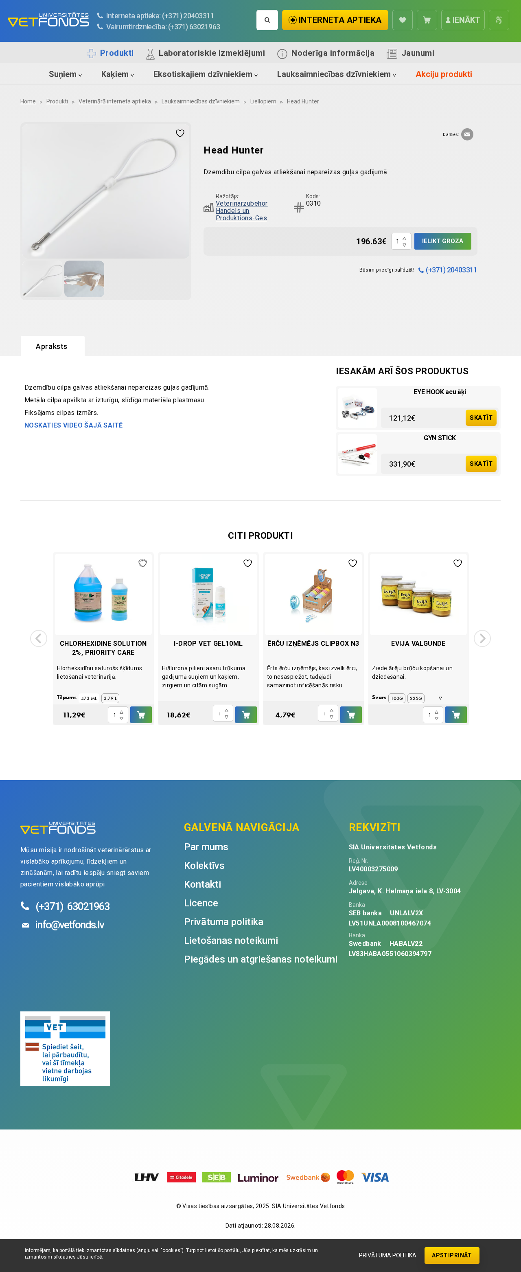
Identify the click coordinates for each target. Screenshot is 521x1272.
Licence (201, 903)
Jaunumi (418, 53)
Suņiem (63, 74)
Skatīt (481, 417)
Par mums (206, 847)
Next (482, 638)
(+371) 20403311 (451, 269)
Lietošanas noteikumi (231, 940)
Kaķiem (115, 74)
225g (416, 698)
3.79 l (110, 698)
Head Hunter (303, 101)
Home (28, 101)
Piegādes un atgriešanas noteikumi (260, 959)
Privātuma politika (387, 1255)
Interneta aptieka (340, 20)
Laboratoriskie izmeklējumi (212, 53)
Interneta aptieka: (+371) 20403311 (160, 15)
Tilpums (67, 697)
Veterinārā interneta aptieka (115, 101)
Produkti (117, 53)
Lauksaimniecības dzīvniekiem (334, 74)
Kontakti (202, 884)
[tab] (53, 346)
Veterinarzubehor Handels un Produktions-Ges (242, 211)
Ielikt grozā (442, 241)
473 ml (89, 698)
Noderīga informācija (332, 53)
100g (397, 698)
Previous (38, 638)
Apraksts (52, 346)
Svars (379, 697)
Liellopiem (263, 101)
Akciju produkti (444, 74)
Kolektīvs (204, 866)
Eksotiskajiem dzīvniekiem (202, 74)
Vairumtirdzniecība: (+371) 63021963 (163, 26)
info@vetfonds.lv (69, 925)
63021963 (72, 906)
